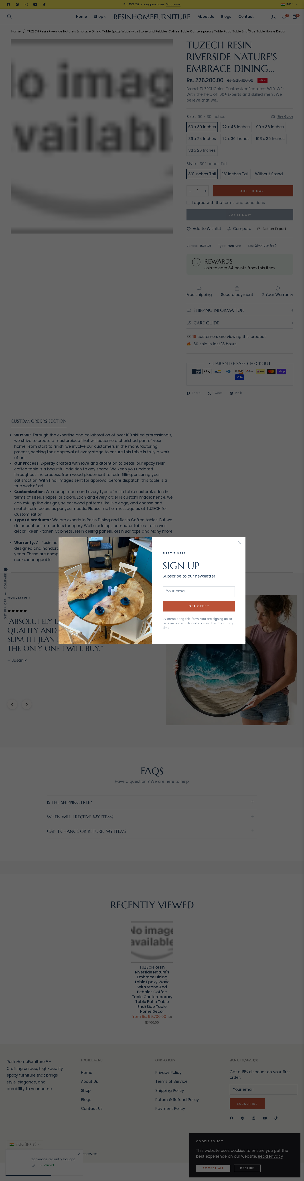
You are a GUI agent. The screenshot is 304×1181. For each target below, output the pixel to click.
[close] (240, 543)
